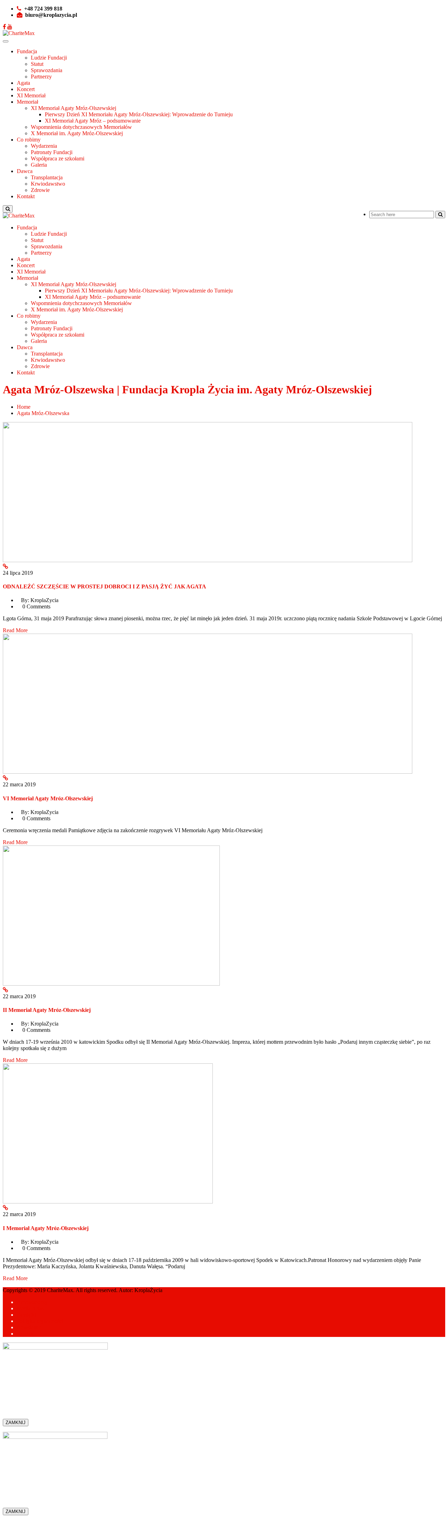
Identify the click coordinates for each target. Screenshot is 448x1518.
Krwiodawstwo (48, 184)
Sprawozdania (46, 70)
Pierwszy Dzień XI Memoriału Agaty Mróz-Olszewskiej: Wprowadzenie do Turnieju (139, 114)
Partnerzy (41, 77)
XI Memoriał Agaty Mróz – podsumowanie (93, 121)
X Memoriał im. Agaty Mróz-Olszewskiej (77, 133)
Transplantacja (47, 177)
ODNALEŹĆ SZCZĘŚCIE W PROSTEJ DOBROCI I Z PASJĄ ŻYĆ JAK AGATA (104, 586)
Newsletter (29, 1327)
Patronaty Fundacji (51, 152)
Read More (15, 630)
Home (23, 407)
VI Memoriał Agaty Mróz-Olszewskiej (48, 798)
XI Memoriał (31, 95)
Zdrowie (40, 190)
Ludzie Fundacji (49, 58)
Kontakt (26, 196)
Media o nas (30, 1308)
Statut (37, 64)
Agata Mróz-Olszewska (43, 413)
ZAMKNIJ (16, 1422)
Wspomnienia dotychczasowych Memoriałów (81, 127)
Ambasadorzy (32, 1302)
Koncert (26, 89)
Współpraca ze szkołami (57, 158)
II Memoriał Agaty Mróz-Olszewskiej (47, 1010)
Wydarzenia (44, 146)
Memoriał (27, 102)
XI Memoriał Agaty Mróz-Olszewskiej (73, 108)
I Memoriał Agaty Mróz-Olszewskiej (46, 1228)
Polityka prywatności (40, 1321)
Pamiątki (26, 1315)
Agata (23, 83)
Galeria (39, 165)
